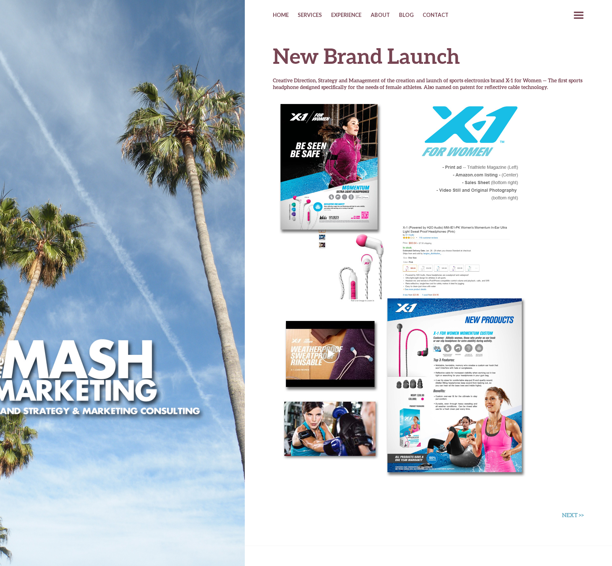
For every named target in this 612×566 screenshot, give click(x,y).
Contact (435, 15)
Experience (346, 15)
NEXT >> (573, 514)
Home (281, 15)
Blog (406, 15)
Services (310, 15)
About (380, 15)
